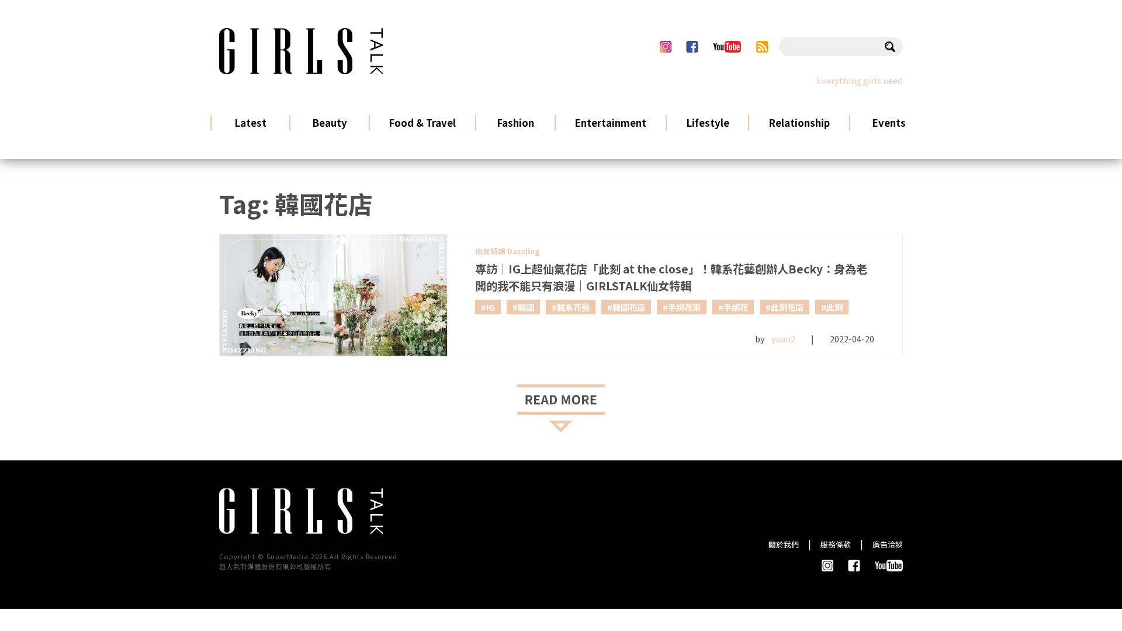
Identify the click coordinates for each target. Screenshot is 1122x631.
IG (490, 307)
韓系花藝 (573, 307)
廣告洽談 (887, 544)
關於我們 (783, 544)
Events (889, 122)
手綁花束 (684, 307)
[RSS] (762, 47)
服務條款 (835, 544)
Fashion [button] (515, 122)
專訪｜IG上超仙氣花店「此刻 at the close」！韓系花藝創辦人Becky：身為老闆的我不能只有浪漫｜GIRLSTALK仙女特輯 (671, 277)
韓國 (526, 307)
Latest (251, 122)
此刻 (834, 307)
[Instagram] (665, 47)
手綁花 (735, 307)
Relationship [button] (799, 122)
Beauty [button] (329, 122)
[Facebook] (691, 47)
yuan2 (783, 338)
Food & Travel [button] (422, 122)
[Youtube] (726, 47)
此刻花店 (787, 307)
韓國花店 (628, 307)
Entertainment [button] (610, 122)
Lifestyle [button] (707, 122)
